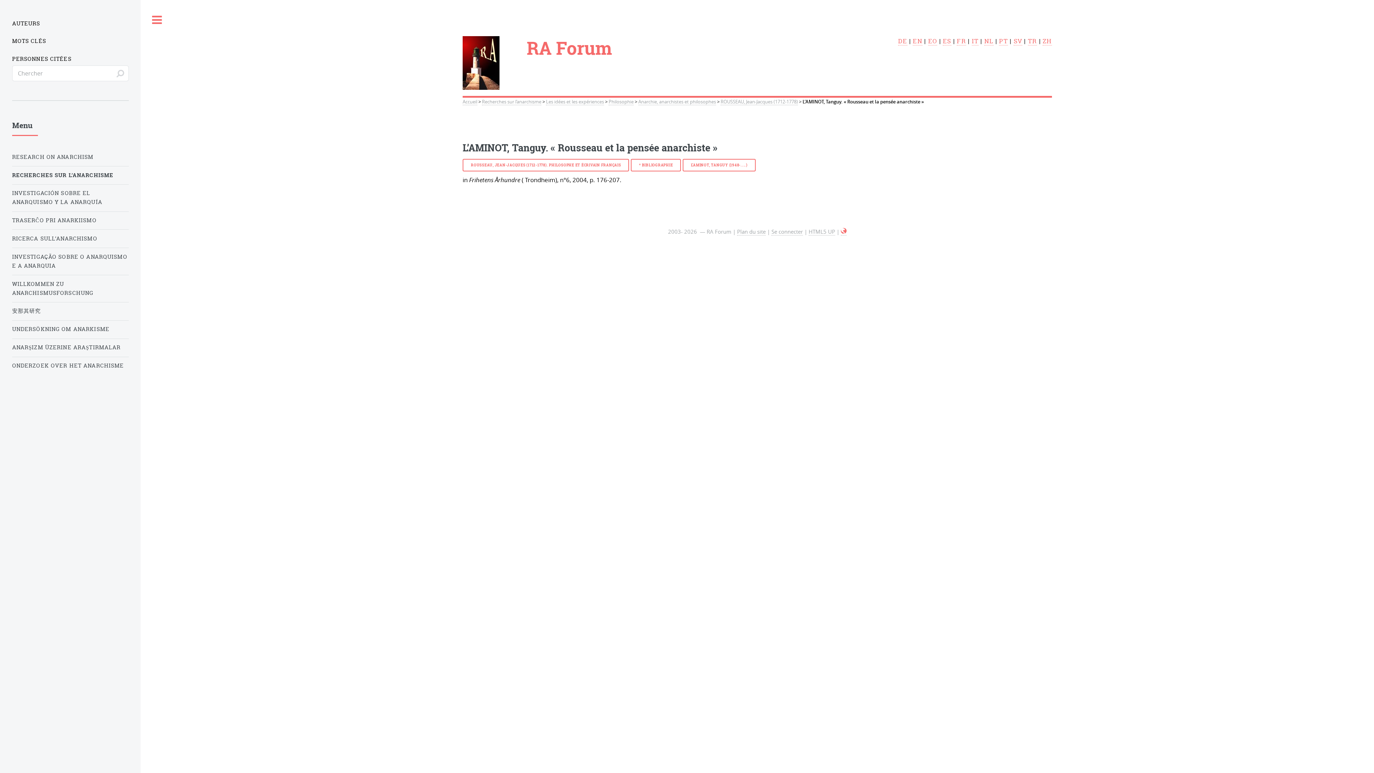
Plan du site (751, 231)
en (917, 41)
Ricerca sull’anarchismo (54, 238)
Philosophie (621, 101)
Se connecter (787, 231)
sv (1018, 41)
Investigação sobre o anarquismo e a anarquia (69, 261)
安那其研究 (26, 311)
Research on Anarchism (53, 157)
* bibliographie (656, 164)
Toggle (157, 20)
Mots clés (29, 41)
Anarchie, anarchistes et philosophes (677, 101)
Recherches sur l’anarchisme (511, 101)
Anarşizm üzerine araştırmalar (66, 347)
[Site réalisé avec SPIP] (844, 231)
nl (989, 41)
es (947, 41)
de (902, 41)
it (975, 41)
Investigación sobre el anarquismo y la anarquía (57, 197)
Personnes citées (42, 59)
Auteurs (26, 23)
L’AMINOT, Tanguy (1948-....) (719, 164)
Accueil (470, 101)
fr (961, 41)
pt (1003, 41)
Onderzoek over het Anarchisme (68, 365)
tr (1032, 41)
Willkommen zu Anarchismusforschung (53, 288)
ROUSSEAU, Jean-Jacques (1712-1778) (759, 101)
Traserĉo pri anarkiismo (54, 220)
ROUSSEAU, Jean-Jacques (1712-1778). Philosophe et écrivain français (546, 164)
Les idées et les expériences (575, 101)
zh (1047, 41)
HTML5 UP (822, 231)
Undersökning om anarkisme (60, 329)
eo (932, 41)
